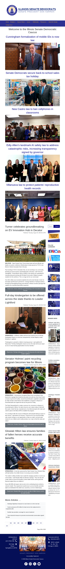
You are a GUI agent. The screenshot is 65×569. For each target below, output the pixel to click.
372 (7, 526)
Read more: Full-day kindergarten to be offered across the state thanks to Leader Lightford (26, 353)
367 (26, 523)
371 (41, 523)
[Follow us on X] (35, 563)
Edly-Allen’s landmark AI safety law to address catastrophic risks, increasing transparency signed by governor (32, 149)
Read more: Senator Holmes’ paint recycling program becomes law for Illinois (26, 425)
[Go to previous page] (8, 522)
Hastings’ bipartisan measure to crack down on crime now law (23, 503)
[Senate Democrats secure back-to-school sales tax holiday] (32, 92)
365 (18, 523)
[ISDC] (32, 10)
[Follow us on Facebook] (50, 251)
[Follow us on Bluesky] (56, 251)
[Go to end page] (12, 525)
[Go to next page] (10, 525)
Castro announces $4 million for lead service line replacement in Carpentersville (23, 508)
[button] (13, 22)
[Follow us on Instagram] (53, 251)
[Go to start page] (6, 522)
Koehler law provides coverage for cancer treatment (20, 512)
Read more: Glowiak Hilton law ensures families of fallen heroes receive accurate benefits (25, 492)
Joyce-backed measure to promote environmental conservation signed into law (25, 516)
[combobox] (51, 226)
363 (11, 523)
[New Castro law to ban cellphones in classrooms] (32, 128)
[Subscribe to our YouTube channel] (59, 251)
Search (57, 226)
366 (22, 523)
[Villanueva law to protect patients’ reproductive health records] (32, 206)
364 (15, 523)
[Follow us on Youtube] (39, 563)
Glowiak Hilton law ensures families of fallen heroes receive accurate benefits (25, 434)
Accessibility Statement (32, 556)
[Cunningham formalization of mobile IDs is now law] (32, 56)
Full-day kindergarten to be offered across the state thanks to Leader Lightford (24, 299)
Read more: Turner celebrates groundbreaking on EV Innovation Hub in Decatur (25, 289)
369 (33, 523)
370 (37, 523)
